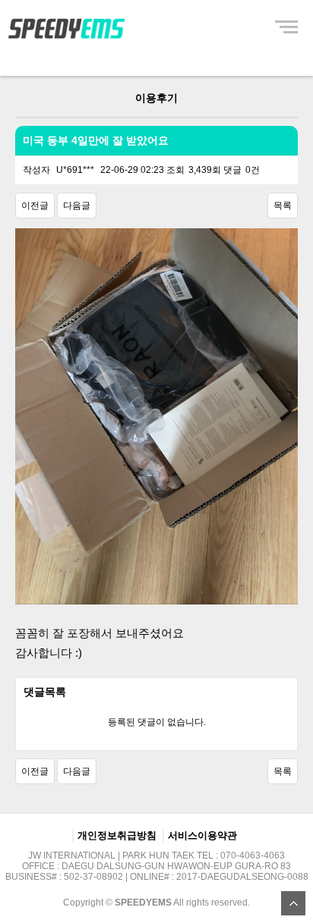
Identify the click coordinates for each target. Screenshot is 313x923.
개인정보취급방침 (116, 835)
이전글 (35, 205)
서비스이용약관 (202, 835)
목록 (282, 205)
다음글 (76, 205)
